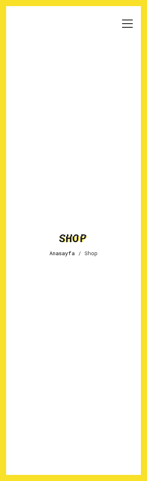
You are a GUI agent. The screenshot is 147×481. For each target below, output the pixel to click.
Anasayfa (62, 253)
